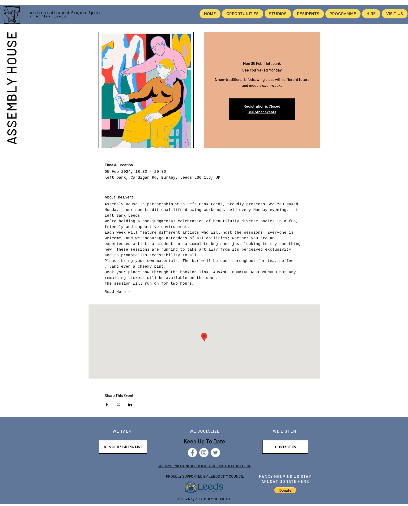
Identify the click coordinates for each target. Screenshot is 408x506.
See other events (262, 112)
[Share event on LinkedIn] (130, 404)
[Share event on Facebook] (107, 404)
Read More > (118, 292)
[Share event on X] (118, 404)
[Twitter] (215, 452)
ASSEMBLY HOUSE (11, 88)
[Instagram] (203, 452)
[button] (285, 490)
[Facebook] (192, 452)
